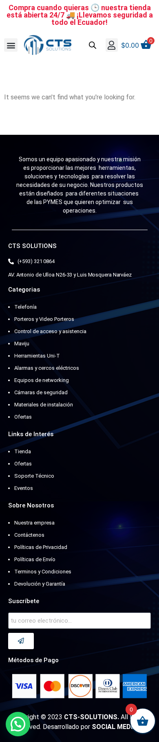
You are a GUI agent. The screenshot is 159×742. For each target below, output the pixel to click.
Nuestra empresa (34, 523)
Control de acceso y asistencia (50, 331)
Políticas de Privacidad (40, 547)
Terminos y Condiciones (42, 572)
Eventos (23, 488)
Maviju (21, 343)
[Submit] (21, 641)
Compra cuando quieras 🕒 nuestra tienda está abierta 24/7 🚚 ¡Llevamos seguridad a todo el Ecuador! (80, 14)
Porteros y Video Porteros (44, 319)
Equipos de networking (41, 380)
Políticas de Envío (34, 559)
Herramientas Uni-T (37, 356)
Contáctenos (29, 535)
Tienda (22, 451)
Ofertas (23, 417)
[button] (11, 45)
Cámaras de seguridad (41, 392)
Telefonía (25, 307)
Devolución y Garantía (39, 584)
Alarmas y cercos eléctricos (46, 368)
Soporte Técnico (34, 476)
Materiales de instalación (43, 405)
